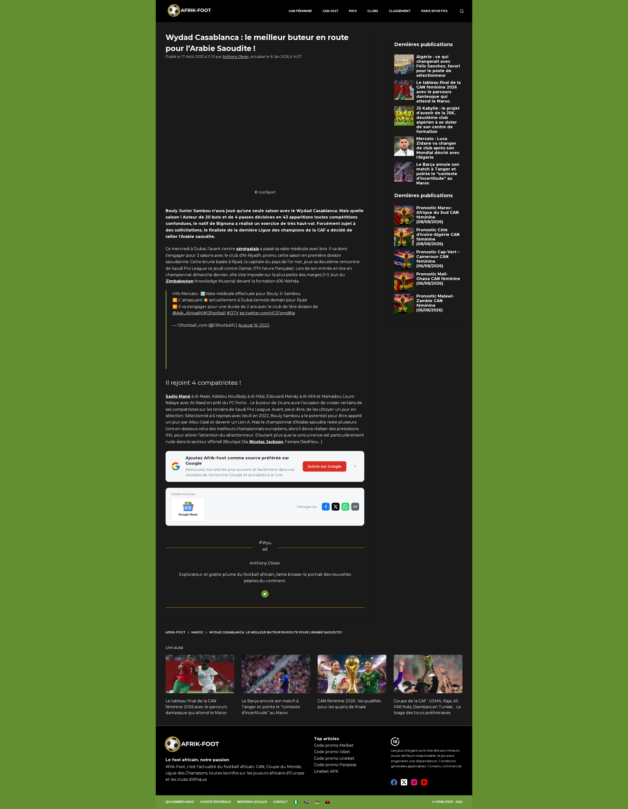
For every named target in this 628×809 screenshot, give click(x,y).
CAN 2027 (330, 11)
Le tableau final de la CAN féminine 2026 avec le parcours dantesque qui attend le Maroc (196, 707)
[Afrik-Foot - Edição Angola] (327, 802)
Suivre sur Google (324, 466)
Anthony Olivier (235, 56)
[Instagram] (414, 782)
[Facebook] (394, 782)
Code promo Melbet (334, 745)
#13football (215, 313)
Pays (353, 11)
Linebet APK (326, 771)
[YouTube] (424, 782)
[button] (202, 396)
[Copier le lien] (355, 506)
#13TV (233, 313)
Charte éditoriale (215, 802)
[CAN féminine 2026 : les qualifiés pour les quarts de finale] (352, 674)
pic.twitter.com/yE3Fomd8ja (267, 313)
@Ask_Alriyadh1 (188, 313)
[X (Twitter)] (404, 782)
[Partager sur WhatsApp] (345, 506)
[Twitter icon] (265, 594)
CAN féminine (300, 11)
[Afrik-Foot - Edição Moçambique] (317, 802)
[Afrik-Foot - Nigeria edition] (296, 802)
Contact (280, 802)
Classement (400, 11)
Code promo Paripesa (335, 764)
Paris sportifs (434, 11)
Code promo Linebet (334, 758)
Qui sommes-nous (180, 802)
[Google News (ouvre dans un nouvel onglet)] (188, 510)
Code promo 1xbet (332, 751)
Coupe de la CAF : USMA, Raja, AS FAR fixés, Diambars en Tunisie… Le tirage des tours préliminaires (427, 707)
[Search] (462, 11)
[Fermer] (355, 466)
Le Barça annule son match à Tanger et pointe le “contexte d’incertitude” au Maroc (271, 707)
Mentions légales (252, 802)
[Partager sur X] (336, 506)
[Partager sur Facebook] (326, 506)
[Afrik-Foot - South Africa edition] (306, 802)
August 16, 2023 (253, 325)
